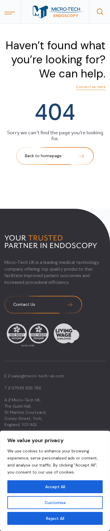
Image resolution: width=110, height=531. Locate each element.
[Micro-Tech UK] (58, 11)
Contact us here (91, 86)
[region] (55, 481)
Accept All (55, 486)
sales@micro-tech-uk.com (37, 376)
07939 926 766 (26, 388)
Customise (55, 502)
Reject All (55, 518)
